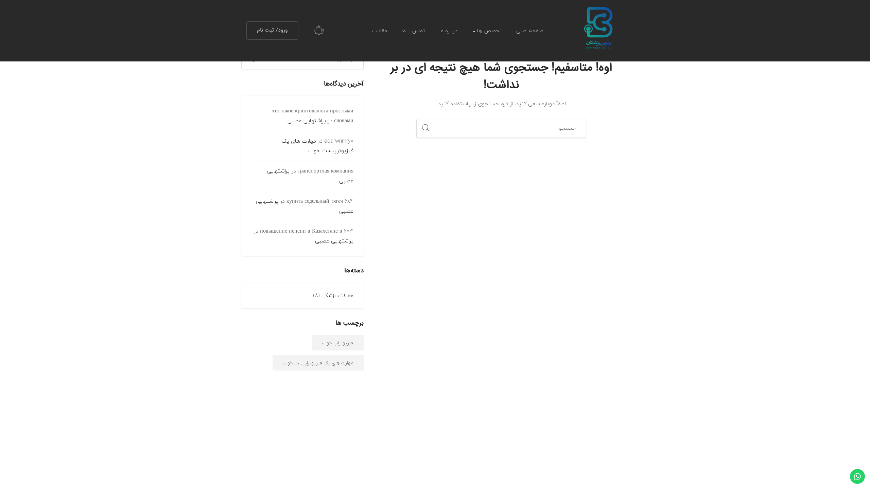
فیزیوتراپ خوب (337, 343)
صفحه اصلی (529, 30)
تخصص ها (488, 30)
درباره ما (448, 30)
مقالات (379, 30)
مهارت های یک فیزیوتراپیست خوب (317, 146)
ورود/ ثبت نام (272, 30)
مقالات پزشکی (337, 295)
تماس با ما (413, 30)
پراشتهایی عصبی (307, 120)
